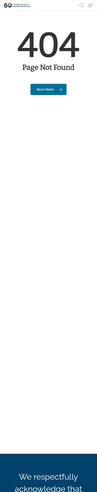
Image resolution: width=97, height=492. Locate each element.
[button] (90, 5)
